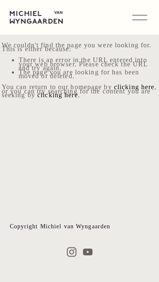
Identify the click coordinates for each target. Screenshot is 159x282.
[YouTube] (88, 252)
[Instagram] (72, 252)
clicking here (134, 86)
